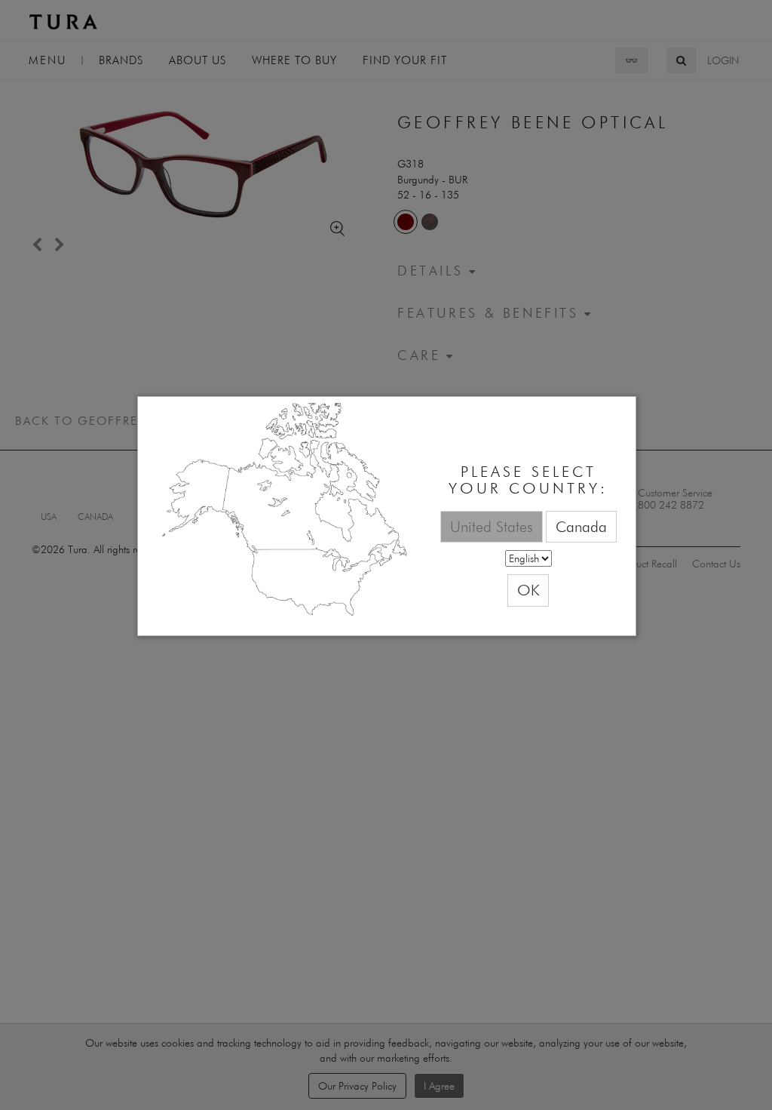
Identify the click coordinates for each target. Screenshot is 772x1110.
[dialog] (387, 516)
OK (528, 589)
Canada (581, 526)
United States (491, 526)
